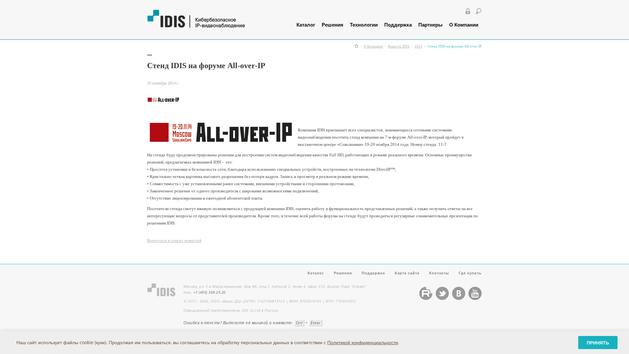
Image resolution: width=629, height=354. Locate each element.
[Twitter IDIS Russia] (442, 298)
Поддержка (398, 24)
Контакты (439, 272)
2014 (418, 46)
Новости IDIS (399, 46)
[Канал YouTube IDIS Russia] (475, 298)
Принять (598, 343)
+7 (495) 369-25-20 (209, 292)
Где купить (470, 272)
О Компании (463, 24)
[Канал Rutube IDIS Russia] (425, 298)
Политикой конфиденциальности (362, 342)
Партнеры (430, 24)
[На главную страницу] (212, 26)
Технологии (364, 24)
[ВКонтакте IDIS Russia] (458, 298)
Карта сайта (407, 272)
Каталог (305, 24)
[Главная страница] (356, 46)
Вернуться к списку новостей (174, 240)
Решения (332, 24)
